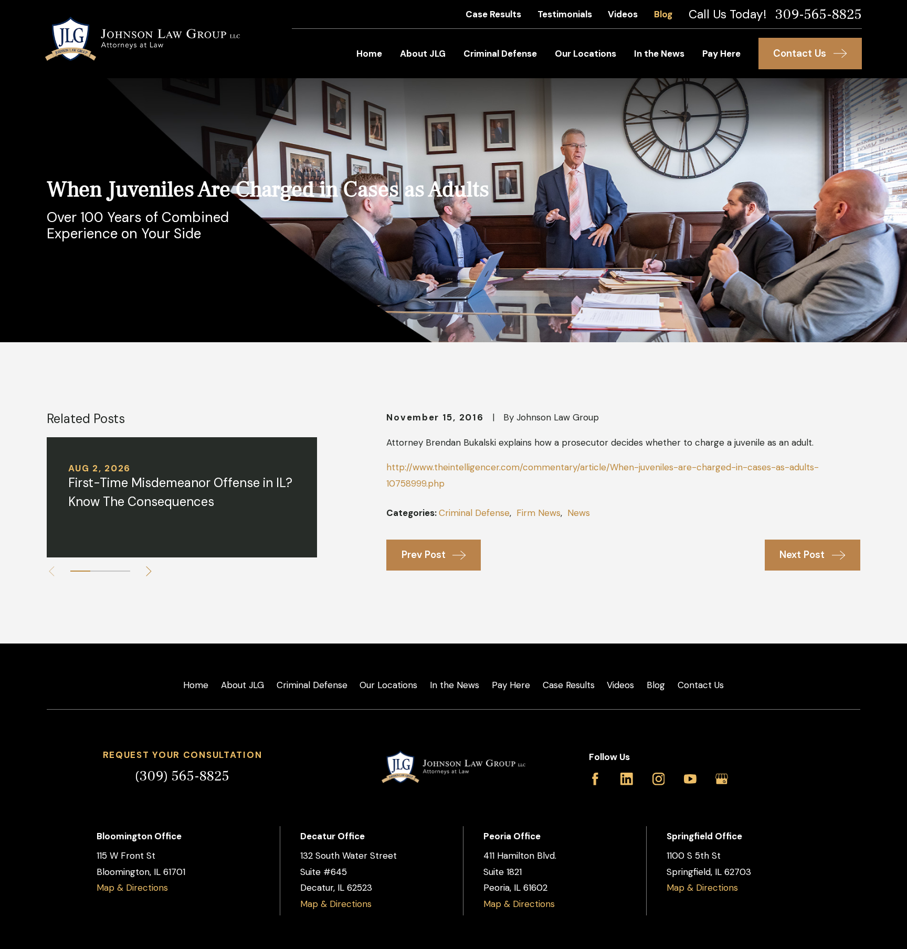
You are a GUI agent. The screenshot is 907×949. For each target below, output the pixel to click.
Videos (623, 14)
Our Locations (388, 685)
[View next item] (149, 571)
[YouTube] (690, 779)
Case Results (493, 14)
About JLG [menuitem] (423, 53)
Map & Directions (132, 887)
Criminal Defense (474, 513)
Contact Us (701, 685)
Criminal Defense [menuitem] (500, 53)
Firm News (538, 513)
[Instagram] (658, 779)
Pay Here (511, 685)
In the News (454, 685)
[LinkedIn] (626, 779)
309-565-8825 (818, 14)
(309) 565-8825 (182, 776)
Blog (663, 14)
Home (195, 685)
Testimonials (564, 14)
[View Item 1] (80, 571)
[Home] (142, 39)
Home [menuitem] (369, 53)
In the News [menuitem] (659, 53)
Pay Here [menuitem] (721, 53)
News (578, 513)
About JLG (242, 685)
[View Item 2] (100, 571)
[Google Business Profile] (721, 779)
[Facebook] (595, 779)
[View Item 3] (120, 571)
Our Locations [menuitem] (585, 53)
